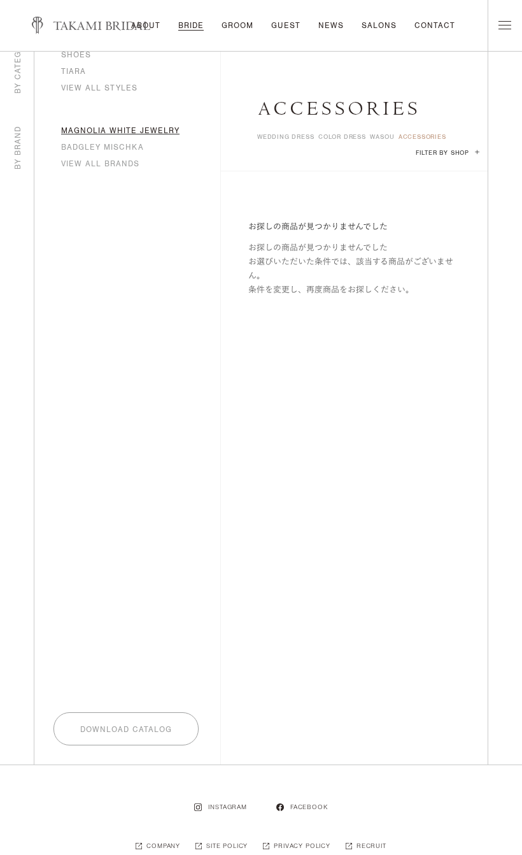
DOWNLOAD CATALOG (126, 729)
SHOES (76, 54)
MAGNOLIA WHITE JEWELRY (120, 130)
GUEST (285, 25)
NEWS (331, 25)
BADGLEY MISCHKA (102, 147)
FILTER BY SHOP (448, 153)
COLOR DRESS (342, 137)
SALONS (379, 25)
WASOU (382, 137)
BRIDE (191, 25)
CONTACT (434, 25)
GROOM (237, 25)
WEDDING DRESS (285, 137)
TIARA (73, 71)
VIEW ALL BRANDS (100, 163)
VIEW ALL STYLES (99, 87)
